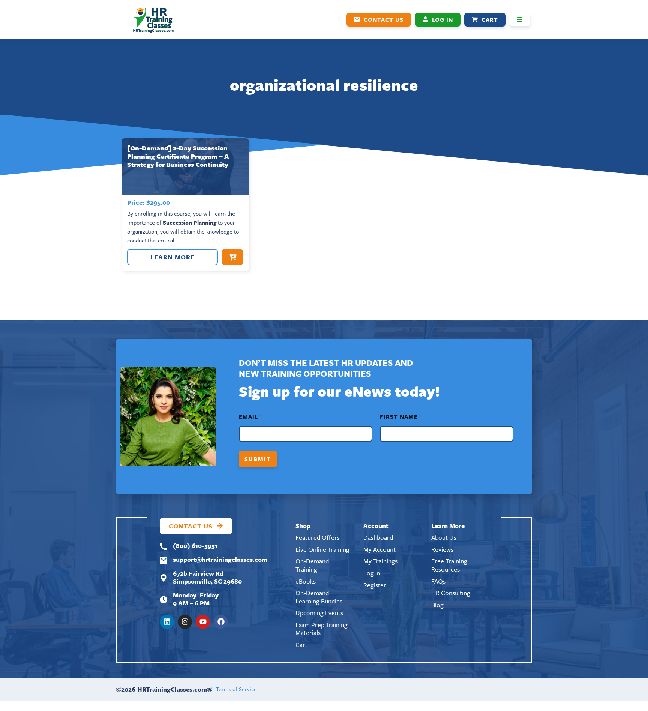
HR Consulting (450, 592)
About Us (443, 537)
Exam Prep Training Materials (322, 629)
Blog (437, 604)
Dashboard (378, 537)
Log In (371, 573)
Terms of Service (236, 689)
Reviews (442, 549)
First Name (401, 416)
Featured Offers (318, 537)
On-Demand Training (312, 565)
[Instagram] (185, 622)
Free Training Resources (449, 565)
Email (250, 416)
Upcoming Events (319, 612)
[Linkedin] (167, 622)
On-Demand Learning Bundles (319, 597)
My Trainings (380, 561)
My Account (379, 549)
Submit (257, 459)
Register (374, 585)
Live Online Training (323, 549)
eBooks (306, 581)
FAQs (438, 581)
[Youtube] (203, 622)
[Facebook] (221, 622)
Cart (302, 644)
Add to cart (232, 257)
